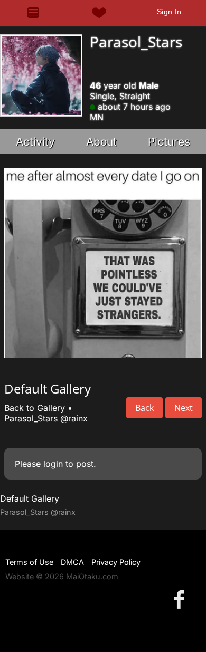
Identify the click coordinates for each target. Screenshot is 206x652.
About (101, 141)
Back (144, 408)
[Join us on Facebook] (181, 598)
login (53, 463)
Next (183, 408)
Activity (35, 141)
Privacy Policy (116, 562)
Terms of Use (29, 562)
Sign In (169, 11)
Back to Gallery (34, 407)
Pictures (169, 141)
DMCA (72, 562)
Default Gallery (29, 498)
